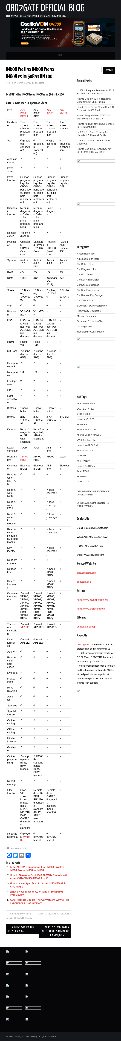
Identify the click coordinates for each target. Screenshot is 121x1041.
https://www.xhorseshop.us (91, 608)
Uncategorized (84, 326)
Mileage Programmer (88, 316)
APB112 (25, 627)
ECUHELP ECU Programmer (92, 305)
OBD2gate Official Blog (45, 8)
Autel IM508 (44, 913)
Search (109, 70)
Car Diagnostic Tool (87, 269)
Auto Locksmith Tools (20, 913)
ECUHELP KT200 (85, 409)
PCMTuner (82, 424)
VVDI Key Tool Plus (86, 440)
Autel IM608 (57, 913)
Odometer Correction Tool (90, 321)
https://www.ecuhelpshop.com (92, 599)
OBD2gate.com (85, 644)
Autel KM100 (25, 918)
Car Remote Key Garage (90, 295)
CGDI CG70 (83, 481)
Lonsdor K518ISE (85, 419)
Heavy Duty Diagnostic (89, 310)
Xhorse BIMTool (85, 450)
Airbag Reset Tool (86, 253)
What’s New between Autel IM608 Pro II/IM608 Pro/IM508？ (55, 931)
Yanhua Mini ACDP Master (90, 331)
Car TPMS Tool (85, 300)
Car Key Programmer (88, 290)
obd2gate (39, 82)
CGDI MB (81, 455)
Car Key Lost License (88, 284)
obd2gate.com (84, 581)
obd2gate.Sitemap (86, 626)
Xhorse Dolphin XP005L (89, 435)
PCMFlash (82, 476)
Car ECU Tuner (85, 274)
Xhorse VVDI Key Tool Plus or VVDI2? (21, 929)
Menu (60, 55)
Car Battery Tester (86, 264)
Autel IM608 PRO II (24, 113)
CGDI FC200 (83, 414)
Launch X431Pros (86, 466)
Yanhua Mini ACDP (86, 429)
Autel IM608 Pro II (86, 403)
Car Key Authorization (88, 279)
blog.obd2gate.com (86, 572)
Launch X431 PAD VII (87, 445)
